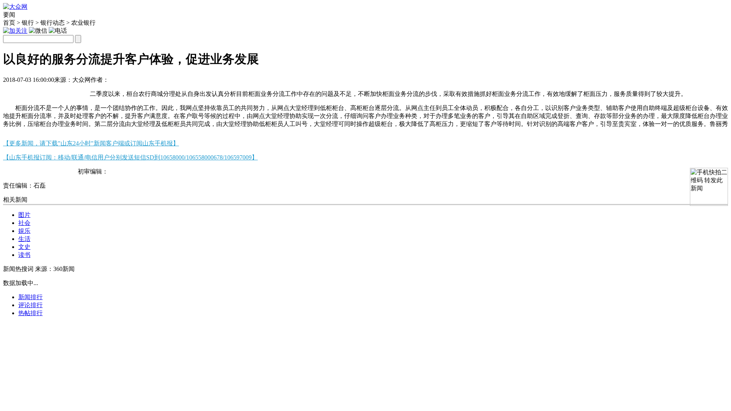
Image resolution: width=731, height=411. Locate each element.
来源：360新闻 (55, 269)
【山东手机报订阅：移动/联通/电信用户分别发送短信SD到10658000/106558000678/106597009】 (130, 157)
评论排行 (30, 305)
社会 (24, 223)
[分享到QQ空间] (49, 90)
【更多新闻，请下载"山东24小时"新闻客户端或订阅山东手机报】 (91, 143)
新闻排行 (30, 297)
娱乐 (24, 231)
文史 (24, 247)
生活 (24, 239)
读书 (24, 255)
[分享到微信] (12, 90)
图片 (24, 215)
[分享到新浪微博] (31, 90)
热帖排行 (30, 313)
